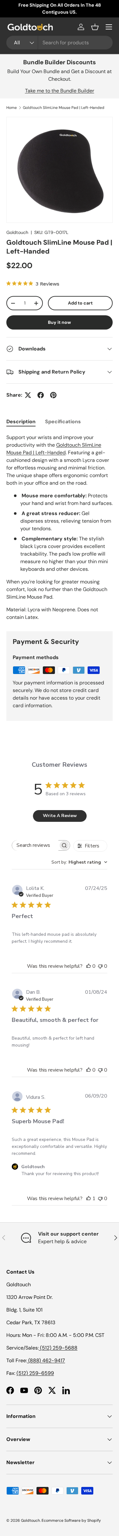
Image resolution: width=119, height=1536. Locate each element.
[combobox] (59, 42)
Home (11, 108)
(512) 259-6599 (35, 1373)
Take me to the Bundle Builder (59, 90)
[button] (95, 27)
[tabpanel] (59, 527)
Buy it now (59, 322)
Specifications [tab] (63, 421)
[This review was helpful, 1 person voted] (88, 1198)
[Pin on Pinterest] (53, 395)
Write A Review (60, 816)
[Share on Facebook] (40, 395)
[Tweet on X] (28, 395)
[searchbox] (35, 845)
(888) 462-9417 (46, 1360)
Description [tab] (21, 421)
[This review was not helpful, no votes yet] (100, 966)
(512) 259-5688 (58, 1347)
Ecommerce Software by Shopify (71, 1520)
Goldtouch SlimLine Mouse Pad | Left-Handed (63, 108)
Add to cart (80, 303)
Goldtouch (17, 232)
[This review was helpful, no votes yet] (88, 966)
